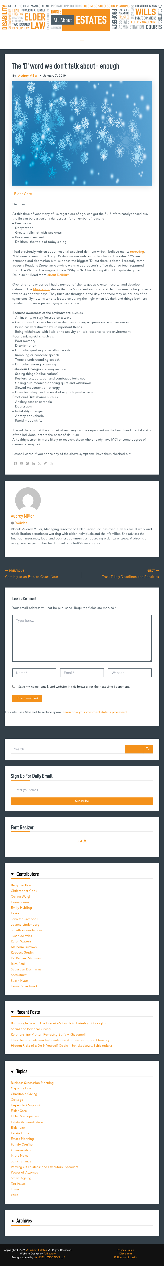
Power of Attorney (24, 1172)
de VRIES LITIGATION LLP (49, 1258)
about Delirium (58, 275)
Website (21, 523)
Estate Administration (27, 1122)
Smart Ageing (21, 1178)
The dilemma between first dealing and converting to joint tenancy (60, 1040)
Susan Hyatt (19, 980)
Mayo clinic (41, 289)
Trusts (15, 1189)
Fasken (16, 913)
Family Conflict (22, 1144)
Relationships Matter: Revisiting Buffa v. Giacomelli (49, 1034)
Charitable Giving (24, 1094)
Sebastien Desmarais (26, 969)
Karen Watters (21, 941)
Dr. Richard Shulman (26, 958)
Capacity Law (21, 1088)
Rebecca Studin (22, 952)
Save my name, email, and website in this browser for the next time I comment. (74, 686)
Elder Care (23, 194)
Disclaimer (125, 1254)
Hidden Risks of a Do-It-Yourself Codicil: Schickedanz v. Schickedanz (61, 1045)
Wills (14, 1195)
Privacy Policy (125, 1250)
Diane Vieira (20, 902)
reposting (137, 251)
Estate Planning (22, 1138)
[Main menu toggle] (82, 41)
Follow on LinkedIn (125, 1258)
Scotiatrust (18, 975)
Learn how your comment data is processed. (95, 712)
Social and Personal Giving (31, 1029)
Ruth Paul (18, 963)
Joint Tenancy (21, 1161)
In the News (19, 1155)
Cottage (17, 1099)
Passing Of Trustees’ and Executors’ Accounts (44, 1167)
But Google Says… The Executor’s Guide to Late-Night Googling (59, 1023)
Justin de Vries (21, 935)
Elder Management (25, 1116)
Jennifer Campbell (24, 919)
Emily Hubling (21, 907)
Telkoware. (50, 1254)
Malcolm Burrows (24, 947)
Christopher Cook (24, 890)
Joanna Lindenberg (25, 924)
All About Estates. (36, 1250)
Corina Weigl (20, 896)
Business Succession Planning (32, 1082)
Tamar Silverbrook (24, 986)
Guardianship (21, 1150)
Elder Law (18, 1127)
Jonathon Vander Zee (26, 930)
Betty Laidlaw (21, 885)
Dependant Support (25, 1105)
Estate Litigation (23, 1133)
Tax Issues (18, 1183)
